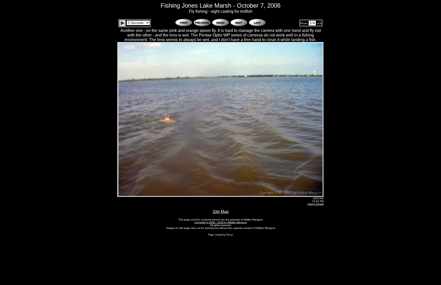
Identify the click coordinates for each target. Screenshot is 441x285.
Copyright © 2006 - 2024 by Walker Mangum (220, 222)
